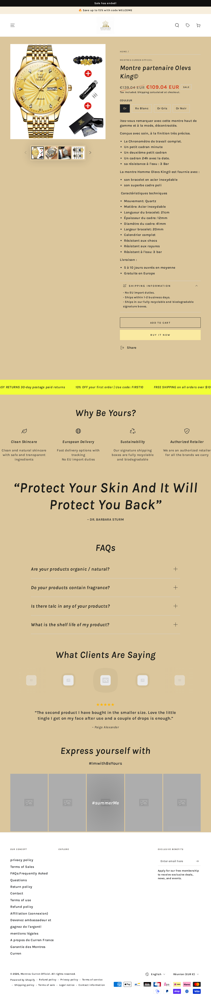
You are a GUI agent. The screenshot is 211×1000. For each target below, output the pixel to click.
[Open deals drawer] (187, 25)
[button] (177, 25)
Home (123, 51)
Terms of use (20, 900)
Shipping (143, 92)
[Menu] (12, 25)
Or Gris (164, 110)
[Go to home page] (105, 25)
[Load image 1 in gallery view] (37, 153)
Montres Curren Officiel (136, 60)
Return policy (21, 887)
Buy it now (160, 334)
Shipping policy (24, 985)
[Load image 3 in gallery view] (65, 153)
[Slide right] (90, 152)
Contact (16, 893)
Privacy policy (69, 979)
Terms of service (92, 979)
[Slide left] (25, 152)
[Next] (189, 680)
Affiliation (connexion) (29, 913)
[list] (105, 445)
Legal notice (67, 985)
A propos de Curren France (32, 940)
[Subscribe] (198, 861)
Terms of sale (46, 985)
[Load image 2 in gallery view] (51, 153)
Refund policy (21, 907)
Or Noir (183, 110)
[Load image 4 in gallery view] (78, 153)
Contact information (92, 985)
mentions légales (24, 933)
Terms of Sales (22, 867)
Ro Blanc (143, 110)
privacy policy (21, 860)
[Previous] (22, 680)
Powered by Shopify (22, 979)
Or (126, 110)
